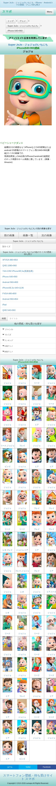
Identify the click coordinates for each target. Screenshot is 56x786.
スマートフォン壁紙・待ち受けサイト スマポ (28, 777)
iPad (4, 304)
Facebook (47, 767)
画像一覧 (28, 235)
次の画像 (46, 235)
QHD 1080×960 (9, 265)
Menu (49, 12)
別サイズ (6, 246)
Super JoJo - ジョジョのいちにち (28, 44)
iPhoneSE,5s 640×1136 (13, 288)
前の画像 (9, 235)
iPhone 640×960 (9, 276)
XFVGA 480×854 (10, 260)
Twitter (28, 767)
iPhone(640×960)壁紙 (28, 48)
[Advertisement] (28, 194)
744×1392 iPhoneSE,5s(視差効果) (17, 271)
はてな (9, 767)
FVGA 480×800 (9, 293)
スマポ (7, 11)
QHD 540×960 (9, 310)
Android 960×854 (10, 299)
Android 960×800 (10, 282)
